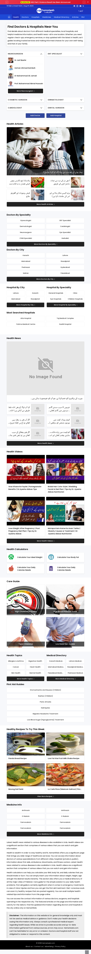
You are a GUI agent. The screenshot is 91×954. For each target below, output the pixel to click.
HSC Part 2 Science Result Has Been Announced (46, 2)
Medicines (46, 17)
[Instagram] (77, 6)
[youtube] (80, 6)
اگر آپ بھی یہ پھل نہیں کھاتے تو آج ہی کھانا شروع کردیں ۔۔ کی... (20, 421)
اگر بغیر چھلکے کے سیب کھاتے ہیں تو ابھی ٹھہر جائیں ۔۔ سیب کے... (19, 434)
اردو (81, 11)
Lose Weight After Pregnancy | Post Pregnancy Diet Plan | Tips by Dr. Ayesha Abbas (24, 531)
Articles (75, 17)
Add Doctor (35, 115)
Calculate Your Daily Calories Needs (26, 568)
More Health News (45, 443)
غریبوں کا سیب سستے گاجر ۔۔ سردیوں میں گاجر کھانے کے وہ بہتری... (59, 409)
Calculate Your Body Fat (68, 557)
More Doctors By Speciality (45, 244)
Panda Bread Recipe (17, 758)
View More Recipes (44, 796)
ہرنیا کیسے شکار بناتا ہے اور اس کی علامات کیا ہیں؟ (59, 195)
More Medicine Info (44, 834)
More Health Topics (25, 679)
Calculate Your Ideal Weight (29, 557)
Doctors (25, 17)
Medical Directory (61, 17)
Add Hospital (55, 115)
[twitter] (83, 6)
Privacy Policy (60, 946)
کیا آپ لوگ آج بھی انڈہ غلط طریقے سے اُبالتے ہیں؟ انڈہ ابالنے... (19, 409)
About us (29, 946)
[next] (84, 2)
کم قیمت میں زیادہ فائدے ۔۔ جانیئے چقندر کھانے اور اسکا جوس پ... (59, 434)
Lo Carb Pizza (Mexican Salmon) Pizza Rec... (65, 789)
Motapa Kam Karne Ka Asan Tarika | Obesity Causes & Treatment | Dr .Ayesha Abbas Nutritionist (64, 531)
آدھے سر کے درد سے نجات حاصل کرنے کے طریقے (60, 182)
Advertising (49, 946)
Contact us (38, 946)
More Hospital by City (25, 305)
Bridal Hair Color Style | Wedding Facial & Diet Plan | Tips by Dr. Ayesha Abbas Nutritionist (64, 489)
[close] (88, 2)
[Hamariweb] (45, 11)
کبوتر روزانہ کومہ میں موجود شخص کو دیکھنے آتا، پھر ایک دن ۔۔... (59, 421)
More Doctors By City (44, 279)
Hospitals (35, 17)
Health (16, 17)
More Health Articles (45, 204)
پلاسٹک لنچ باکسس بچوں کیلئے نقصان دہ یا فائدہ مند (19, 182)
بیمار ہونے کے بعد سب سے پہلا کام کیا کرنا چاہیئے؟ (63, 172)
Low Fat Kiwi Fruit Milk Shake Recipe (63, 758)
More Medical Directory (64, 679)
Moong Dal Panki (15, 789)
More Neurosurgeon (25, 91)
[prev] (7, 2)
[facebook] (74, 6)
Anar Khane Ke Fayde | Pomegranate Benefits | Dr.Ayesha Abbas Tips (24, 488)
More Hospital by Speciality (65, 305)
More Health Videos (45, 541)
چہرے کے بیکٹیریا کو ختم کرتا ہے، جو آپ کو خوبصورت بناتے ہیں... (57, 398)
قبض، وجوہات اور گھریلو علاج (20, 195)
